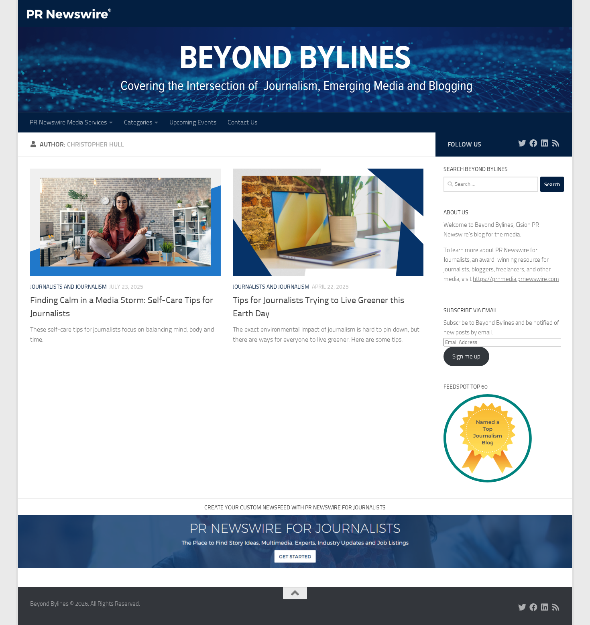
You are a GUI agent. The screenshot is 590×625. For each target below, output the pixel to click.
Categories (138, 122)
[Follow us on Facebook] (533, 143)
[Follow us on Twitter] (522, 143)
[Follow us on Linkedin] (545, 143)
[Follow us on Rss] (556, 143)
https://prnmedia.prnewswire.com (516, 279)
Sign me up (466, 356)
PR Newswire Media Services (68, 122)
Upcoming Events (192, 122)
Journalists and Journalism (68, 286)
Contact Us (242, 122)
